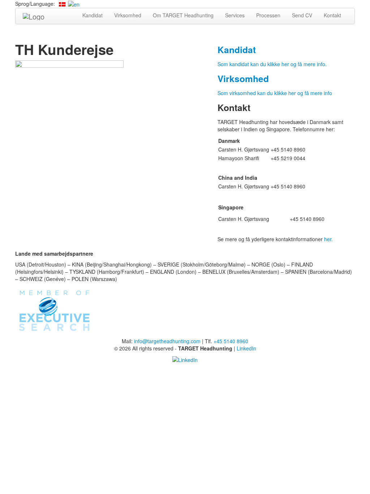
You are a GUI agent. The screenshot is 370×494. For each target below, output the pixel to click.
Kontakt (332, 15)
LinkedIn (246, 348)
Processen (268, 15)
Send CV (302, 15)
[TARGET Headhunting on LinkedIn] (185, 359)
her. (328, 239)
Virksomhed (127, 15)
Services (235, 15)
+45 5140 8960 (231, 341)
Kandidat (92, 15)
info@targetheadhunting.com (167, 341)
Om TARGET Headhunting (183, 15)
